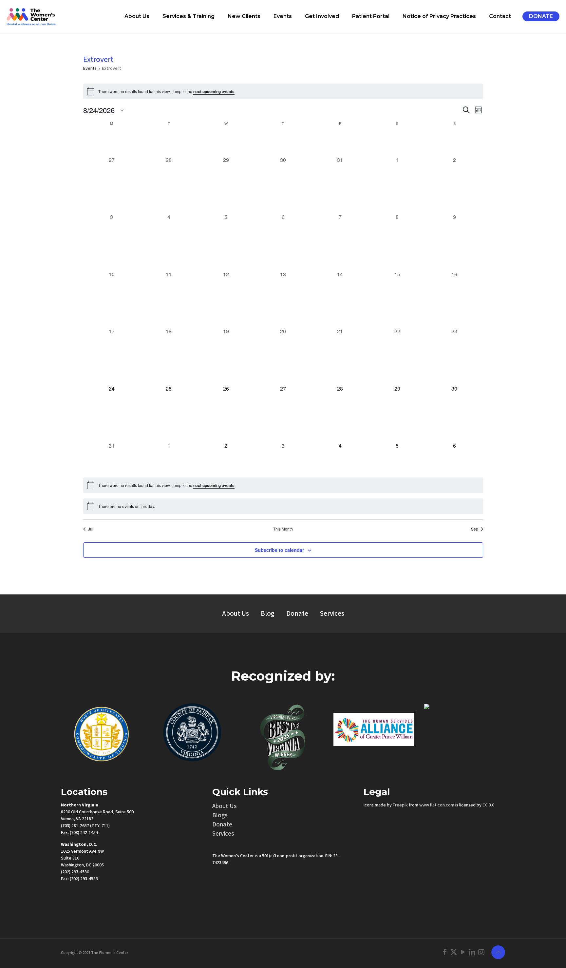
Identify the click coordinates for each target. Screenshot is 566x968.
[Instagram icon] (481, 952)
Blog (267, 613)
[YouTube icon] (462, 952)
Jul (90, 529)
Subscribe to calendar (279, 550)
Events (90, 69)
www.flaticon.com (436, 805)
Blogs (220, 815)
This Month (283, 529)
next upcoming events (214, 91)
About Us (235, 613)
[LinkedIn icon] (472, 952)
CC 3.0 (488, 805)
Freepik (400, 805)
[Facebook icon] (444, 952)
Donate (297, 613)
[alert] (283, 91)
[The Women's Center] (31, 16)
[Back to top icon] (498, 952)
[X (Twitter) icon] (453, 952)
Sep (474, 529)
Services (332, 613)
